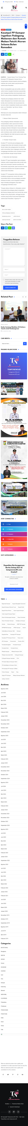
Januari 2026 (4, 716)
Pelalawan (3, 1006)
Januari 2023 (4, 856)
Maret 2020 (4, 907)
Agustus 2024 (4, 782)
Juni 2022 (3, 872)
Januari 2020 (4, 911)
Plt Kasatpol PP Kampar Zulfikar (9, 668)
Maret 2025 (4, 755)
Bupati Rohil (21, 607)
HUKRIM (3, 971)
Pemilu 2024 (21, 641)
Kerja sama (20, 638)
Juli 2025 (3, 739)
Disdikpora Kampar (20, 620)
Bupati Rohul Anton (6, 610)
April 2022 (3, 880)
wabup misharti (5, 679)
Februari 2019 (4, 938)
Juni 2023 (3, 837)
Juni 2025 (3, 743)
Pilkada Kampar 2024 (16, 651)
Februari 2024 (4, 806)
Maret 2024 (4, 802)
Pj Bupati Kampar (19, 655)
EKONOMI (3, 967)
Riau (17, 672)
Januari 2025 (4, 763)
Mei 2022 (3, 876)
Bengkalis (3, 951)
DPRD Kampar (17, 627)
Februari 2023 (4, 852)
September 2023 (5, 825)
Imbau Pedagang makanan (8, 213)
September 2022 (5, 860)
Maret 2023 (4, 849)
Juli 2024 (3, 786)
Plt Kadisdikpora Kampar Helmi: (9, 665)
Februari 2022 (4, 888)
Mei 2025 (3, 747)
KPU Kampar (5, 641)
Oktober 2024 (4, 774)
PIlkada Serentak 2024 (7, 655)
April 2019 (3, 934)
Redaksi (4, 50)
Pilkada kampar (5, 651)
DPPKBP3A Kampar (6, 627)
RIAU (2, 1018)
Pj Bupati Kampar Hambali (8, 658)
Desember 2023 (5, 813)
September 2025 (5, 731)
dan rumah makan (6, 209)
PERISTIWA (4, 1014)
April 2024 (3, 798)
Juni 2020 (3, 903)
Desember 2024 (5, 767)
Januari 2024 (4, 810)
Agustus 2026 (4, 688)
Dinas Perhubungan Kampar (8, 617)
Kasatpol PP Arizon (6, 216)
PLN (18, 658)
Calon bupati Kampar (19, 610)
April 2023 (3, 845)
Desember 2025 (5, 720)
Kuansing (3, 986)
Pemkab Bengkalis (6, 644)
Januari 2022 (4, 891)
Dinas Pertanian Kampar (8, 620)
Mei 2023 (3, 841)
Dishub (3, 624)
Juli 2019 (3, 930)
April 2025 (3, 751)
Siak (2, 1029)
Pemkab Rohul (14, 648)
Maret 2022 (4, 884)
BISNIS (3, 959)
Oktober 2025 (4, 728)
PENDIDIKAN (4, 1010)
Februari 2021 (4, 895)
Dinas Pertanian (21, 617)
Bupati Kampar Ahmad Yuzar (9, 607)
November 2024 (5, 770)
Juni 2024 (3, 790)
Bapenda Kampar (6, 603)
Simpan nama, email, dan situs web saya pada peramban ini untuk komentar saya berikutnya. (14, 281)
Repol (12, 672)
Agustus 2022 (4, 864)
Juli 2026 (3, 692)
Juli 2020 (3, 899)
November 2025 (5, 724)
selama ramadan (17, 219)
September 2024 (5, 778)
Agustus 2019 (4, 927)
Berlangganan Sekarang (14, 589)
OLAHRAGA (4, 998)
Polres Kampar (5, 672)
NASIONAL (4, 994)
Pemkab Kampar (17, 644)
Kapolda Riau (5, 634)
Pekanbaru (3, 1002)
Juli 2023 (3, 833)
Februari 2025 (4, 759)
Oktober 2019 (4, 919)
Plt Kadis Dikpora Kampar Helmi (9, 661)
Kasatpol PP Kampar (15, 634)
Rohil (2, 1021)
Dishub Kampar (11, 624)
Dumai (2, 963)
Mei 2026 (3, 700)
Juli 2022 (3, 868)
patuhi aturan (17, 216)
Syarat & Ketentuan (15, 1107)
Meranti (3, 990)
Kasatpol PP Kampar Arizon (8, 638)
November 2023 (5, 817)
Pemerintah (13, 641)
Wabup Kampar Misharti (19, 675)
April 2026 (3, 704)
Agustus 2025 (4, 735)
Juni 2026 (3, 696)
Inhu (2, 978)
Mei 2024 (3, 794)
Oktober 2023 (4, 821)
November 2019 (5, 915)
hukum (24, 627)
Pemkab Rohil (5, 648)
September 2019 (5, 923)
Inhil (2, 975)
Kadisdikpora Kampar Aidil (8, 631)
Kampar (19, 631)
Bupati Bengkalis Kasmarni (18, 603)
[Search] (26, 7)
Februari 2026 (4, 712)
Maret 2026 (4, 708)
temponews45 (13, 1119)
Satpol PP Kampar (6, 219)
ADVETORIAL (4, 947)
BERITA (2, 324)
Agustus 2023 (4, 829)
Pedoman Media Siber (18, 1103)
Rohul (6, 324)
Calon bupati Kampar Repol (8, 614)
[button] (23, 297)
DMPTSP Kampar (21, 624)
